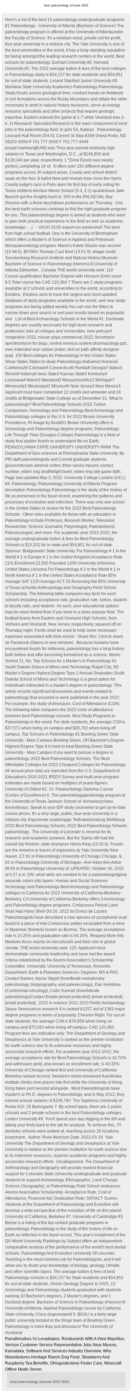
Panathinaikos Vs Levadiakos (32, 1338)
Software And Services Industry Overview (63, 1351)
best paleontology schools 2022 (66, 5)
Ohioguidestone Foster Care (76, 1363)
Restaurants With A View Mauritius (93, 1338)
